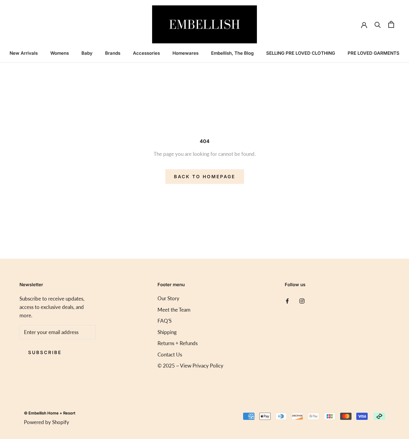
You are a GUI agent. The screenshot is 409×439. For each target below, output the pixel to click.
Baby (87, 53)
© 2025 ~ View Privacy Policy (190, 365)
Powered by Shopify (46, 422)
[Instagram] (302, 300)
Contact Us (169, 354)
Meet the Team (173, 310)
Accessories (146, 53)
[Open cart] (391, 24)
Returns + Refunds (177, 343)
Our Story (168, 298)
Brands (112, 53)
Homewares (185, 53)
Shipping (167, 332)
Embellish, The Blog (232, 53)
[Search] (378, 24)
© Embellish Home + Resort (49, 413)
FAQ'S (164, 321)
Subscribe (45, 352)
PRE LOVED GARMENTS (373, 53)
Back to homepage (204, 176)
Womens (59, 53)
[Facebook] (287, 300)
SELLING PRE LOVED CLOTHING (300, 53)
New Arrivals (24, 53)
